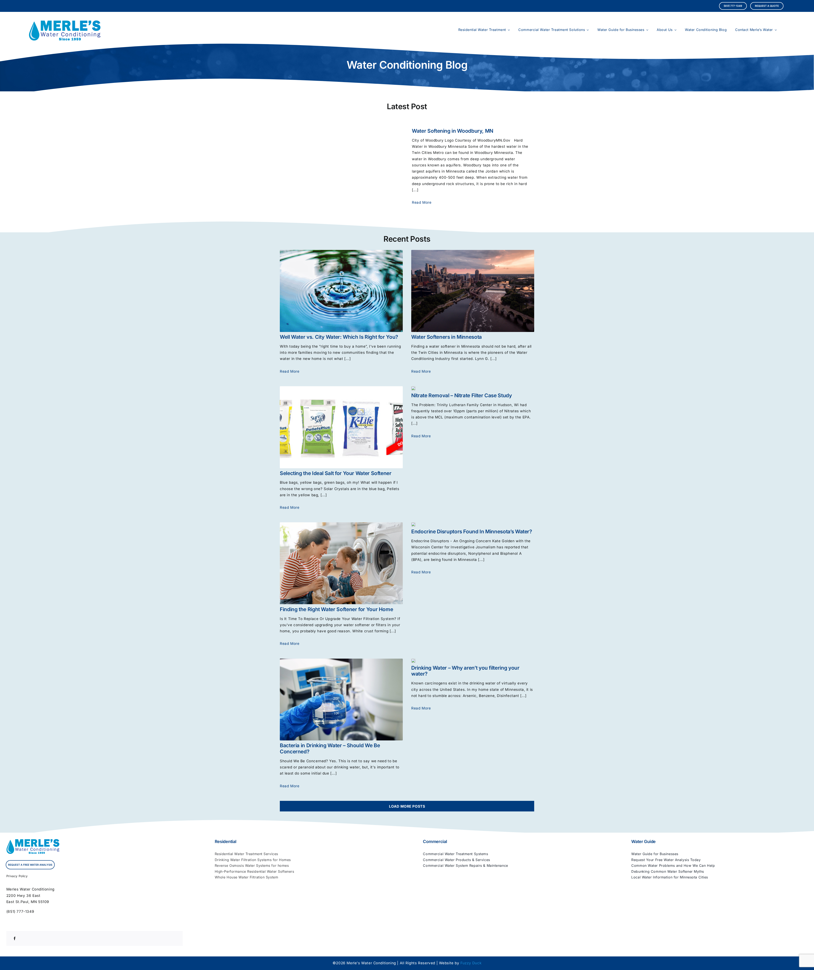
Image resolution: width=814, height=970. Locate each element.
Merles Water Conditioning (30, 889)
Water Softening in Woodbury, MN (452, 131)
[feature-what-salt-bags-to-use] (341, 388)
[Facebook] (15, 939)
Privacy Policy (17, 876)
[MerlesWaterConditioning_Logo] (65, 22)
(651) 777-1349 (20, 911)
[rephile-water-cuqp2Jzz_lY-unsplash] (341, 660)
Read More (421, 202)
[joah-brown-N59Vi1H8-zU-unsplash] (413, 660)
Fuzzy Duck (470, 963)
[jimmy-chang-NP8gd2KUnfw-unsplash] (341, 251)
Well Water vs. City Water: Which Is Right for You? (339, 337)
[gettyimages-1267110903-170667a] (341, 524)
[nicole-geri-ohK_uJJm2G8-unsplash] (472, 251)
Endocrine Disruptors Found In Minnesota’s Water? (471, 531)
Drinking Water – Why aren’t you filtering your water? (465, 671)
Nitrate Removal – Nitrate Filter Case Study (461, 395)
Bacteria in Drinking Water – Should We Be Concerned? (330, 748)
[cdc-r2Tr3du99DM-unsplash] (413, 388)
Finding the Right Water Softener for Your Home (336, 609)
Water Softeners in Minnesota (446, 337)
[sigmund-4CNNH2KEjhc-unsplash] (413, 524)
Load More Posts (407, 806)
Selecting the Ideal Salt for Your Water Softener (336, 473)
